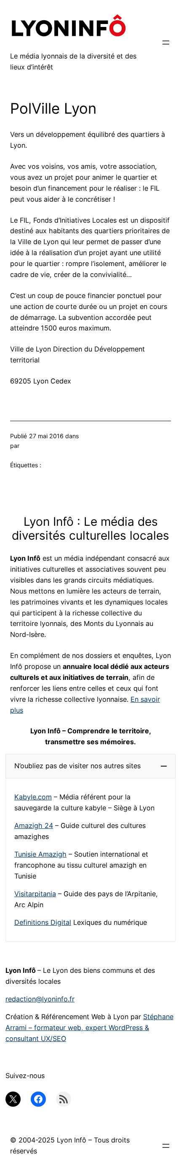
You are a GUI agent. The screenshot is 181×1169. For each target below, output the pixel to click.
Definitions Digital (42, 922)
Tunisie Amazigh (40, 854)
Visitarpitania (35, 893)
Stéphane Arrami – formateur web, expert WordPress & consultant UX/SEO (89, 1027)
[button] (90, 766)
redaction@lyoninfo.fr (40, 999)
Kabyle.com (33, 797)
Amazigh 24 (33, 825)
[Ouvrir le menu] (166, 42)
